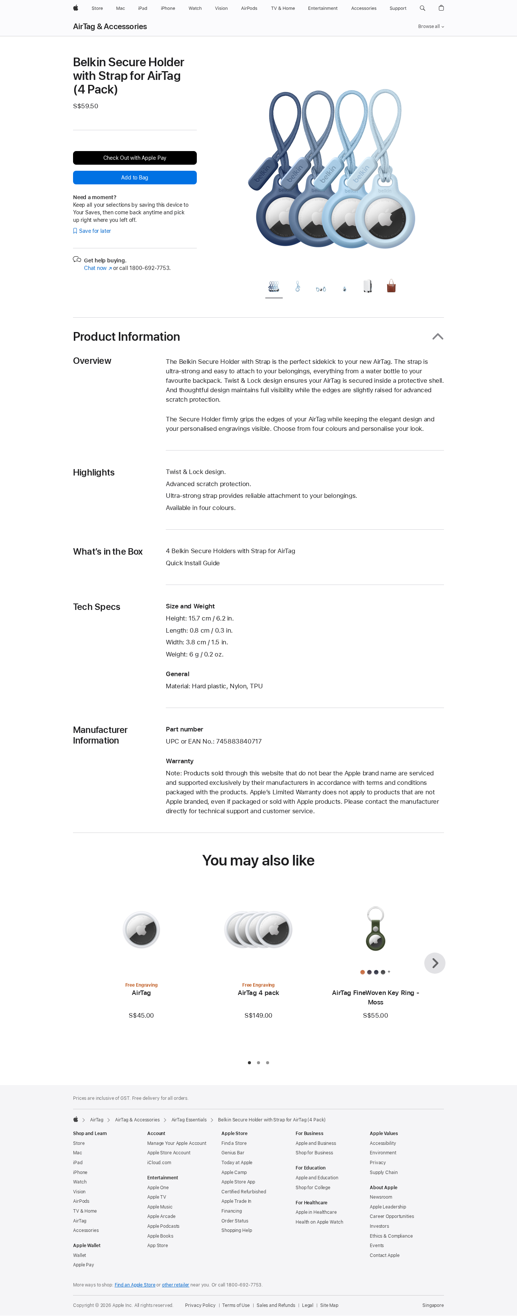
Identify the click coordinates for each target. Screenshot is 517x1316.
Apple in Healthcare (316, 1212)
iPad (78, 1162)
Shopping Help (236, 1230)
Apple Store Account (168, 1152)
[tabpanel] (335, 163)
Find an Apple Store (135, 1285)
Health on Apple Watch (319, 1222)
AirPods (81, 1201)
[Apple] (75, 1119)
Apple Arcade (161, 1216)
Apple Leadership (388, 1207)
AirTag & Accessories (110, 26)
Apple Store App (238, 1182)
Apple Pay (83, 1265)
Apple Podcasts (163, 1226)
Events (377, 1245)
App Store (157, 1245)
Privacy (378, 1162)
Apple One (158, 1187)
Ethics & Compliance (391, 1236)
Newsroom (381, 1197)
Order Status (234, 1221)
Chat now (98, 268)
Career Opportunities (392, 1216)
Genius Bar (232, 1152)
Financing (231, 1211)
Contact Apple (384, 1255)
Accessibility (383, 1143)
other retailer (175, 1285)
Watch (79, 1182)
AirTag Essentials (189, 1120)
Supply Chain (384, 1172)
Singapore (433, 1305)
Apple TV (156, 1197)
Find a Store (234, 1143)
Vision (79, 1191)
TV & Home (85, 1211)
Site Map (329, 1305)
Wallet (79, 1255)
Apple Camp (234, 1172)
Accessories (86, 1230)
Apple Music (160, 1207)
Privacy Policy (200, 1305)
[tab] (274, 288)
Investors (379, 1226)
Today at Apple (236, 1162)
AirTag (96, 1120)
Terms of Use (236, 1305)
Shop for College (313, 1187)
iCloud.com (159, 1162)
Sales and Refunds (276, 1305)
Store (78, 1143)
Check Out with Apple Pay (135, 158)
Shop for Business (314, 1152)
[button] (422, 8)
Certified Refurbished (243, 1191)
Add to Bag (134, 178)
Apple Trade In (236, 1201)
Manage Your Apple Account (176, 1143)
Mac (77, 1152)
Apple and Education (317, 1177)
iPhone (80, 1172)
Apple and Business (316, 1143)
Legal (307, 1305)
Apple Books (160, 1236)
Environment (383, 1152)
